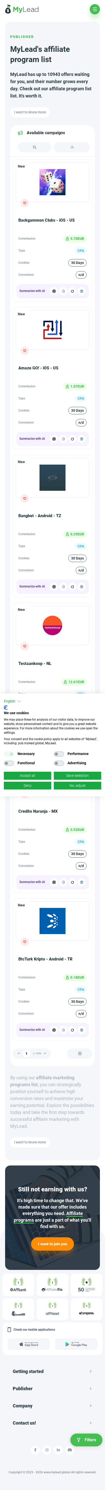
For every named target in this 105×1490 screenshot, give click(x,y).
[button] (12, 701)
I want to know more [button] (30, 112)
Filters (90, 1439)
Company (22, 1405)
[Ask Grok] (72, 291)
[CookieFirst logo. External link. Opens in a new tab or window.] (6, 707)
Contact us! (24, 1423)
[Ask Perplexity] (81, 291)
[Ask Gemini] (63, 291)
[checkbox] (9, 754)
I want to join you (52, 1244)
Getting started (28, 1371)
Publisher (22, 37)
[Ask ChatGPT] (54, 291)
